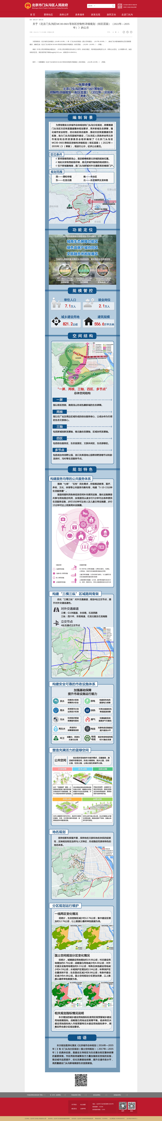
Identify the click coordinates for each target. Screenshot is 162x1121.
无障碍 (125, 7)
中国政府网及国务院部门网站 (35, 1095)
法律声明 (83, 1108)
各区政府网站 (96, 1095)
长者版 (128, 7)
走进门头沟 (127, 14)
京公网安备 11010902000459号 (117, 1118)
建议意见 (74, 1108)
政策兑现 (95, 14)
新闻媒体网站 (117, 1095)
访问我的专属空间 (127, 4)
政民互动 (111, 14)
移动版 (132, 7)
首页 (31, 19)
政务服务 (79, 14)
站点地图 (83, 1104)
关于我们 (74, 1104)
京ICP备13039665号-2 (132, 1118)
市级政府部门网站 (76, 1095)
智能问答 (134, 4)
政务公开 (64, 14)
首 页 (32, 14)
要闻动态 (48, 14)
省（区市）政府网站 (55, 1095)
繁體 (135, 7)
